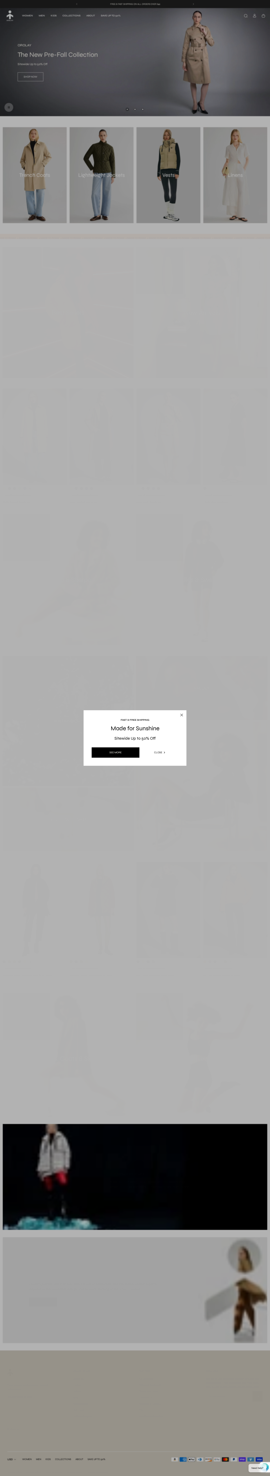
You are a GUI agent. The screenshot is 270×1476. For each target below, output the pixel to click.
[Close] (178, 706)
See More (115, 752)
